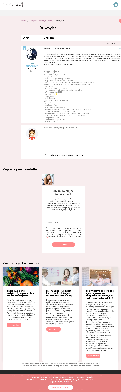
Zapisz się (63, 245)
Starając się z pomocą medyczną (41, 21)
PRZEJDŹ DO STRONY (60, 387)
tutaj (47, 238)
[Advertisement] (9, 50)
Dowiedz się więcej (65, 381)
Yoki (32, 63)
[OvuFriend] (13, 6)
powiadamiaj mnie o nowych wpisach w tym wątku (65, 155)
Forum (23, 21)
